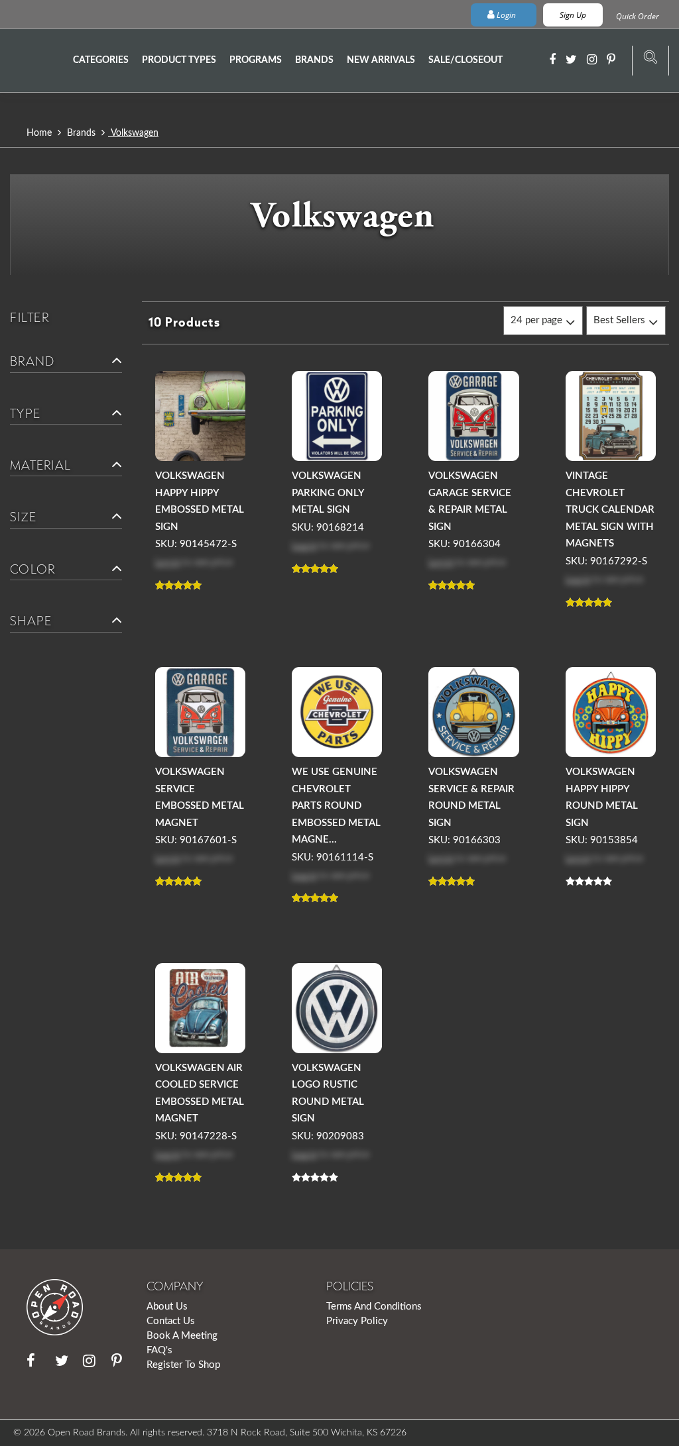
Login (506, 15)
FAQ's (159, 1350)
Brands (314, 60)
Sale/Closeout (465, 60)
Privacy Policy (357, 1321)
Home (40, 133)
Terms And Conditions (374, 1307)
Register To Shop (183, 1365)
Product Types (179, 60)
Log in (167, 561)
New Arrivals (381, 60)
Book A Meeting (182, 1336)
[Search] (650, 61)
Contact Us (171, 1321)
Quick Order (637, 16)
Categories (101, 60)
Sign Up (573, 15)
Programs (255, 60)
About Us (167, 1307)
